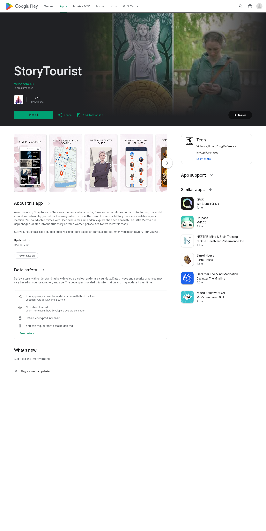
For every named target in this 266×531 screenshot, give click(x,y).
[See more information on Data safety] (43, 269)
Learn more (32, 310)
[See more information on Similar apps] (210, 189)
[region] (68, 99)
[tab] (49, 6)
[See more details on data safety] (27, 333)
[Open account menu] (259, 6)
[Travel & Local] (26, 255)
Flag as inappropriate (32, 371)
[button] (30, 163)
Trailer (239, 115)
